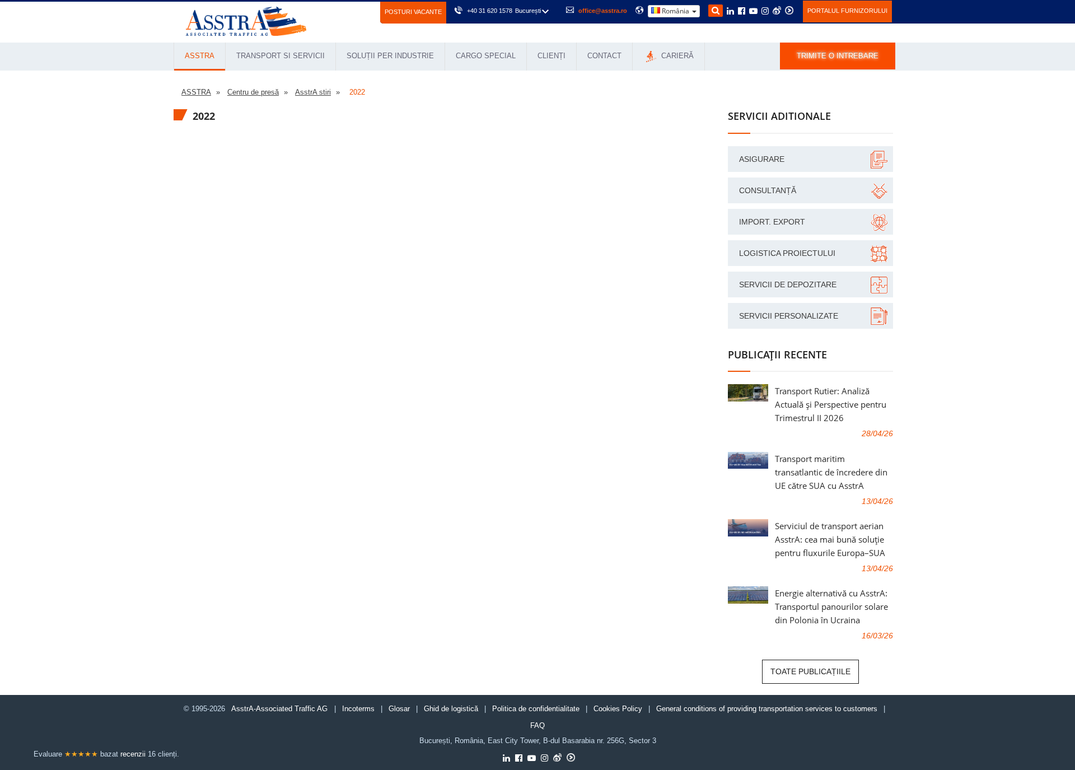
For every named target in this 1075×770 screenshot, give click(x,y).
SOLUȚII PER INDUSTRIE (390, 56)
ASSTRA (199, 56)
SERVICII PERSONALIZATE (788, 315)
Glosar (399, 708)
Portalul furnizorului (847, 10)
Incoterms (358, 708)
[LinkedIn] (730, 11)
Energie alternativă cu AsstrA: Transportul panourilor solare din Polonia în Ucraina (831, 606)
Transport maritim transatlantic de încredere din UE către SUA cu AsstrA (831, 472)
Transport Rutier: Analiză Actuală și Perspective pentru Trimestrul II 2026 (830, 404)
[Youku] (789, 10)
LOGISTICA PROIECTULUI (787, 253)
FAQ (537, 725)
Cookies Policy (617, 708)
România (675, 11)
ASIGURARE (761, 159)
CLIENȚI (551, 56)
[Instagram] (765, 11)
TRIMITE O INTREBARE (837, 56)
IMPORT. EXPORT (772, 221)
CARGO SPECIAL (486, 56)
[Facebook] (741, 11)
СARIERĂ (676, 56)
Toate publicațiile (810, 671)
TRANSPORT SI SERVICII (280, 56)
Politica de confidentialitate (535, 708)
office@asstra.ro (602, 10)
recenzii (133, 754)
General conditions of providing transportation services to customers (766, 708)
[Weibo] (777, 10)
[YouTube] (753, 11)
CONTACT (604, 56)
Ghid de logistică (451, 708)
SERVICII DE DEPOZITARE (787, 284)
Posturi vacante (413, 11)
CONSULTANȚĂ (767, 190)
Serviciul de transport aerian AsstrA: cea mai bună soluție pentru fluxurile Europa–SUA (830, 539)
